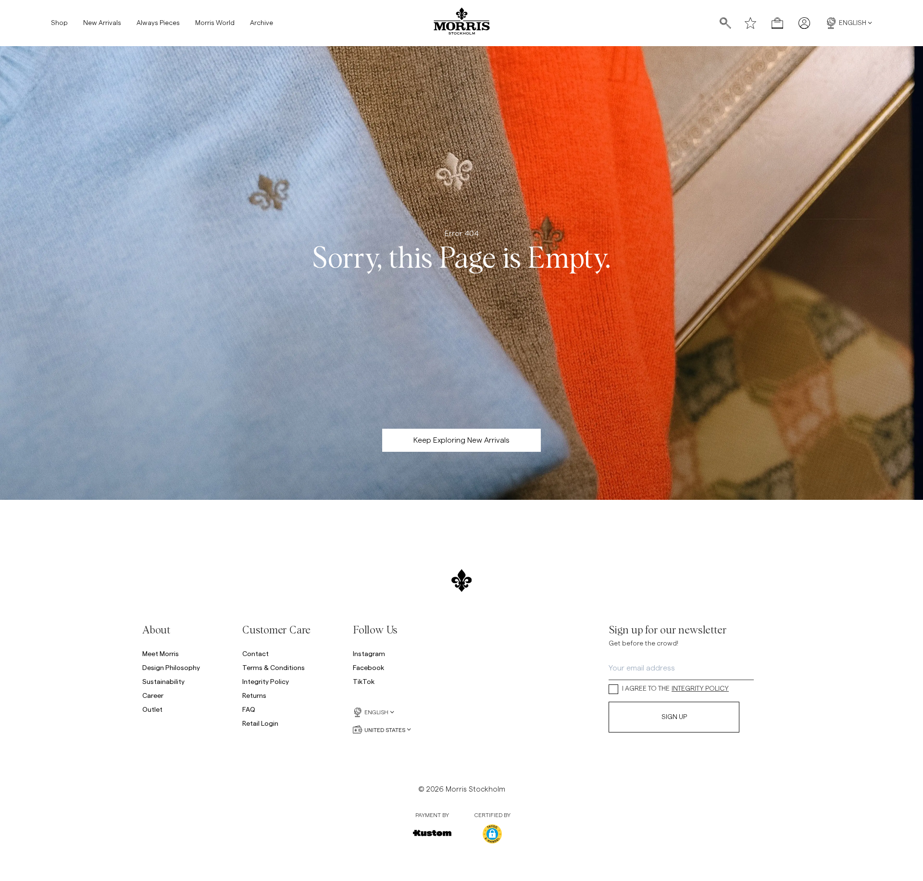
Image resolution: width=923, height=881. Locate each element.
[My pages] (804, 23)
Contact (255, 653)
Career (152, 695)
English (852, 23)
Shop (59, 23)
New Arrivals (102, 23)
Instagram (369, 653)
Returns (254, 695)
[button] (492, 833)
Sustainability (163, 681)
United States (384, 729)
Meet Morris (160, 653)
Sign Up (674, 717)
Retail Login (260, 723)
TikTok (363, 681)
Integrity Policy (265, 681)
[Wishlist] (750, 23)
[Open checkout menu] (777, 23)
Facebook (368, 667)
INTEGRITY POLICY (700, 688)
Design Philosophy (171, 667)
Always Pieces (158, 23)
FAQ (248, 709)
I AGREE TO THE (675, 688)
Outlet (152, 709)
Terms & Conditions (273, 667)
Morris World (215, 23)
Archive (261, 23)
